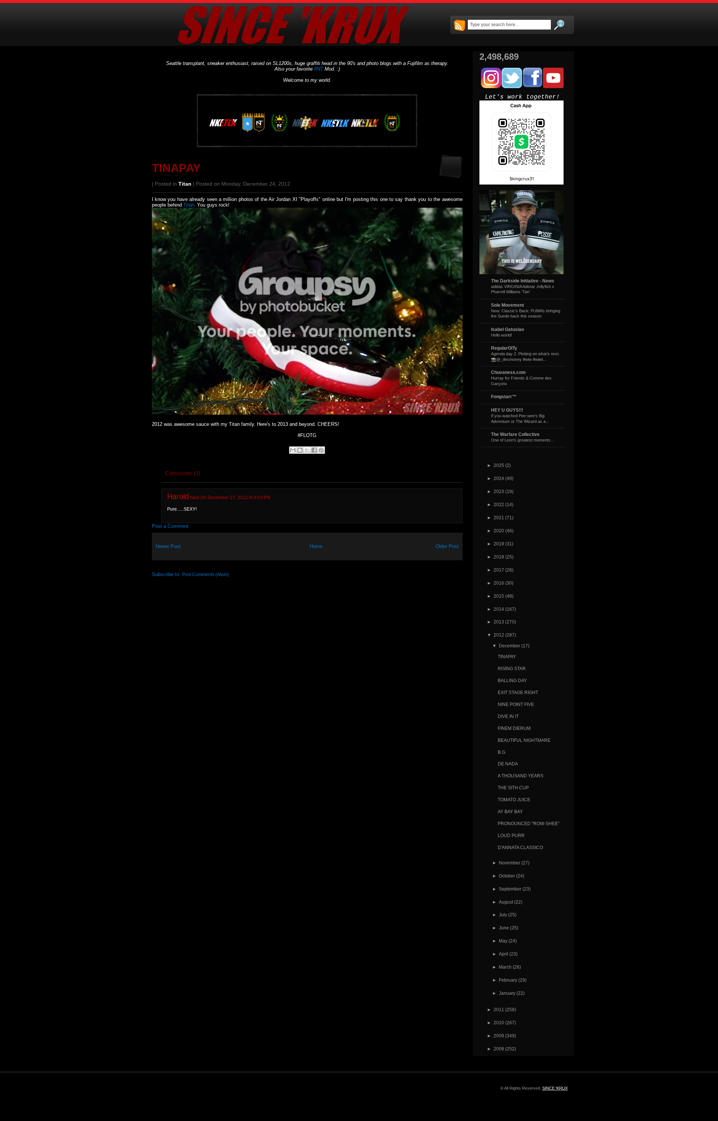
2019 (499, 543)
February (508, 980)
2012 (499, 634)
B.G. (502, 752)
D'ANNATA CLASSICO (520, 847)
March (505, 966)
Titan (184, 184)
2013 (499, 621)
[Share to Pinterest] (321, 450)
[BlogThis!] (300, 450)
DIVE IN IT (508, 716)
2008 (499, 1048)
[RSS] (459, 25)
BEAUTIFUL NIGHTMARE (524, 740)
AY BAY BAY (510, 811)
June (504, 927)
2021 (499, 517)
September (510, 888)
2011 (499, 1009)
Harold (178, 496)
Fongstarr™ (503, 396)
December (509, 645)
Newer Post (168, 546)
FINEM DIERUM (514, 728)
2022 (499, 504)
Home (316, 546)
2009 (499, 1035)
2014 (499, 609)
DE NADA (508, 763)
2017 (499, 569)
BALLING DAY (512, 680)
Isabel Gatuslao (507, 329)
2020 (499, 530)
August (506, 901)
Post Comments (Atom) (205, 574)
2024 (499, 478)
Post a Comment (170, 526)
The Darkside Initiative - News (522, 280)
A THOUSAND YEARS (520, 775)
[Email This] (293, 450)
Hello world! (501, 335)
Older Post (447, 546)
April (503, 953)
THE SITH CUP (513, 787)
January (507, 993)
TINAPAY (176, 167)
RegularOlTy (504, 348)
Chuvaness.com (508, 372)
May (503, 940)
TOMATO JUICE (514, 799)
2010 (499, 1022)
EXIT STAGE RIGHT (518, 692)
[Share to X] (307, 450)
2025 (499, 465)
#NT (318, 69)
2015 (499, 596)
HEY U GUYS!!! (507, 410)
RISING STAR (512, 668)
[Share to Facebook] (314, 450)
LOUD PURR (511, 835)
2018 (499, 556)
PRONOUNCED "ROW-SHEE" (528, 823)
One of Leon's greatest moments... (522, 440)
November (509, 862)
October (507, 875)
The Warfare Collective (515, 434)
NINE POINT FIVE (516, 704)
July (503, 914)
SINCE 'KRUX (555, 1088)
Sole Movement (507, 305)
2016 (499, 582)
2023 (499, 491)
